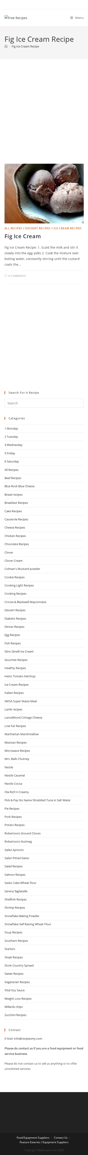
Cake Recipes (13, 511)
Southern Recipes (16, 941)
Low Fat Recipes (15, 726)
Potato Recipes (15, 825)
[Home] (6, 46)
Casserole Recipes (16, 519)
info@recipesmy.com (28, 1038)
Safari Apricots (14, 850)
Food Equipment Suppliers (33, 1138)
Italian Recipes (14, 693)
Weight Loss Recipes (18, 999)
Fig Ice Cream (23, 236)
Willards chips (14, 1007)
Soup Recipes (13, 932)
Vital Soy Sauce (15, 990)
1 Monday (11, 428)
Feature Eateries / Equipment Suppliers (44, 1142)
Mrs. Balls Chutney (17, 759)
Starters (10, 949)
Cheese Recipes (15, 527)
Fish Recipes (13, 643)
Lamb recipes (13, 709)
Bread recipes (14, 494)
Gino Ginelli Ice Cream (19, 651)
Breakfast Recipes (16, 503)
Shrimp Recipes (15, 907)
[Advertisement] (44, 117)
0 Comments (17, 275)
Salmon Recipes (15, 875)
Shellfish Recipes (16, 899)
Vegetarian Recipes (17, 982)
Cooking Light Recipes (19, 585)
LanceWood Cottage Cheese (23, 717)
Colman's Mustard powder (22, 569)
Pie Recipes (12, 808)
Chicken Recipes (15, 536)
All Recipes (14, 228)
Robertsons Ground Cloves (23, 833)
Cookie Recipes (15, 577)
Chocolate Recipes (17, 544)
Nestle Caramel (15, 775)
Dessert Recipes (38, 228)
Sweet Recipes (14, 974)
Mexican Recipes (16, 742)
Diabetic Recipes (15, 618)
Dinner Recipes (14, 627)
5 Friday (10, 453)
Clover (9, 552)
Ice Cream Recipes (67, 228)
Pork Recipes (13, 817)
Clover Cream (14, 561)
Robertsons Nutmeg (18, 841)
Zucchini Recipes (15, 1015)
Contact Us (61, 1138)
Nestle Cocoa (13, 784)
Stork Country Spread (19, 965)
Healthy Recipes (15, 668)
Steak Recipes (14, 957)
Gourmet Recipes (16, 660)
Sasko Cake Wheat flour (20, 883)
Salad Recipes (14, 866)
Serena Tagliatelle (16, 891)
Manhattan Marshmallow (22, 734)
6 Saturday (12, 461)
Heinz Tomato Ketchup (20, 676)
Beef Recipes (13, 478)
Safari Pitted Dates (17, 858)
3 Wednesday (14, 445)
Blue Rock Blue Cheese (20, 486)
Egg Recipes (12, 635)
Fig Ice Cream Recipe (25, 46)
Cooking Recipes (15, 593)
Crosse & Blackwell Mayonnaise (25, 602)
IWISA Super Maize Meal (21, 701)
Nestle (9, 767)
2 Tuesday (11, 437)
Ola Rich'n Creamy (17, 792)
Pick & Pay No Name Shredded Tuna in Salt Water (38, 800)
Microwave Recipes (17, 751)
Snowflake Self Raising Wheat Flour (28, 924)
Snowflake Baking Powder (22, 916)
